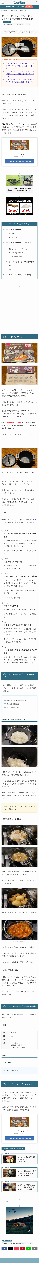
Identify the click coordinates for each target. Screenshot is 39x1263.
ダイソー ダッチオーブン (19, 154)
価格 (10, 269)
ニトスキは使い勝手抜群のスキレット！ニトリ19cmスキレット (26, 1159)
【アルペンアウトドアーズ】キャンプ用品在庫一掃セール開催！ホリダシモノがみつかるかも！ (20, 73)
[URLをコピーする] (34, 1248)
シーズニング (13, 237)
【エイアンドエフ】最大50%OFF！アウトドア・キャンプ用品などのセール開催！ (20, 66)
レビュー (27, 24)
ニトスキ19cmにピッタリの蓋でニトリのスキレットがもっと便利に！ (27, 1173)
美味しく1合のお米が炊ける (18, 249)
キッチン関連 (7, 22)
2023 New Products (8, 24)
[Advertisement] (19, 307)
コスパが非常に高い (15, 256)
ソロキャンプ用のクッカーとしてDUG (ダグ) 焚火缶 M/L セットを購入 (27, 1187)
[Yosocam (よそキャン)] (19, 2)
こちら (29, 6)
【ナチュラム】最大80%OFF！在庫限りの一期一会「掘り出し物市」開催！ (20, 81)
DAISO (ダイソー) (19, 24)
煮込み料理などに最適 (16, 253)
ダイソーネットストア (17, 161)
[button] (4, 1248)
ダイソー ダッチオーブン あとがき (18, 274)
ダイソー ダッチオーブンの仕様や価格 (20, 262)
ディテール (12, 233)
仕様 (10, 266)
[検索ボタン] (36, 2)
